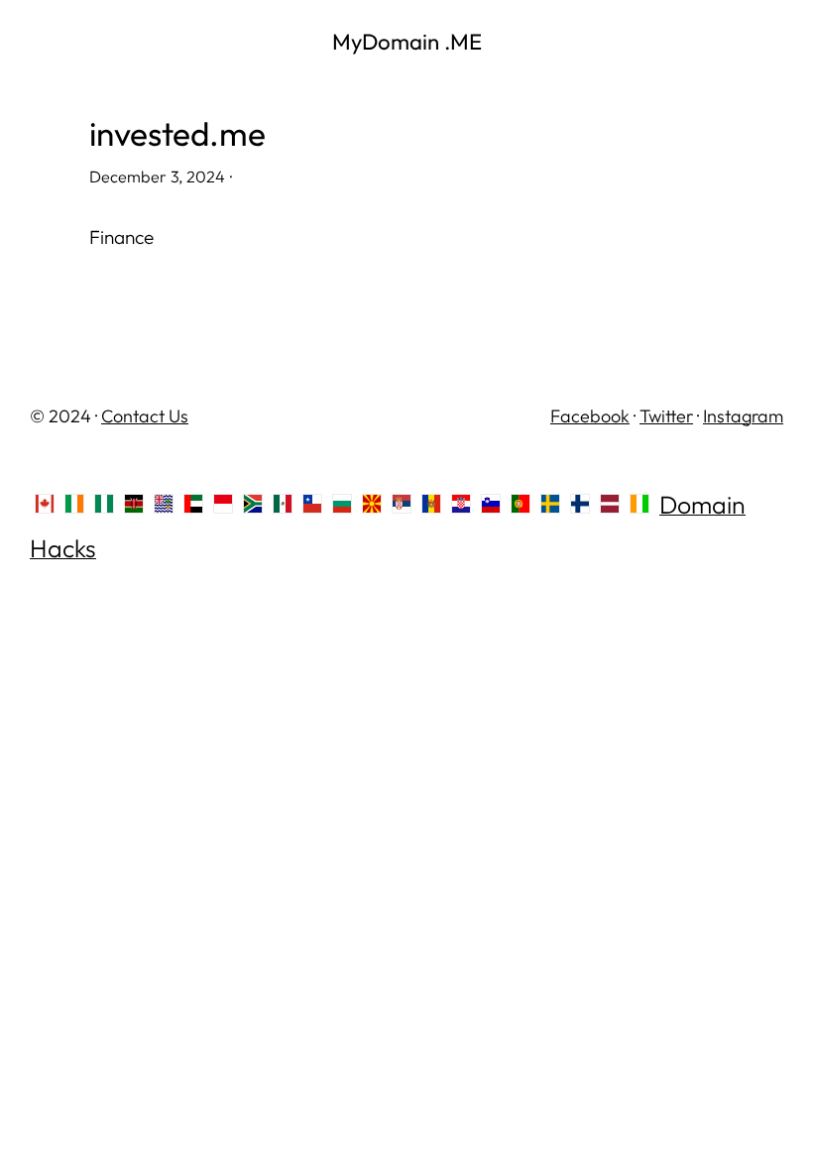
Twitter (666, 416)
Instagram (743, 416)
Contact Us (144, 416)
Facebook (590, 416)
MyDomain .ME (407, 42)
